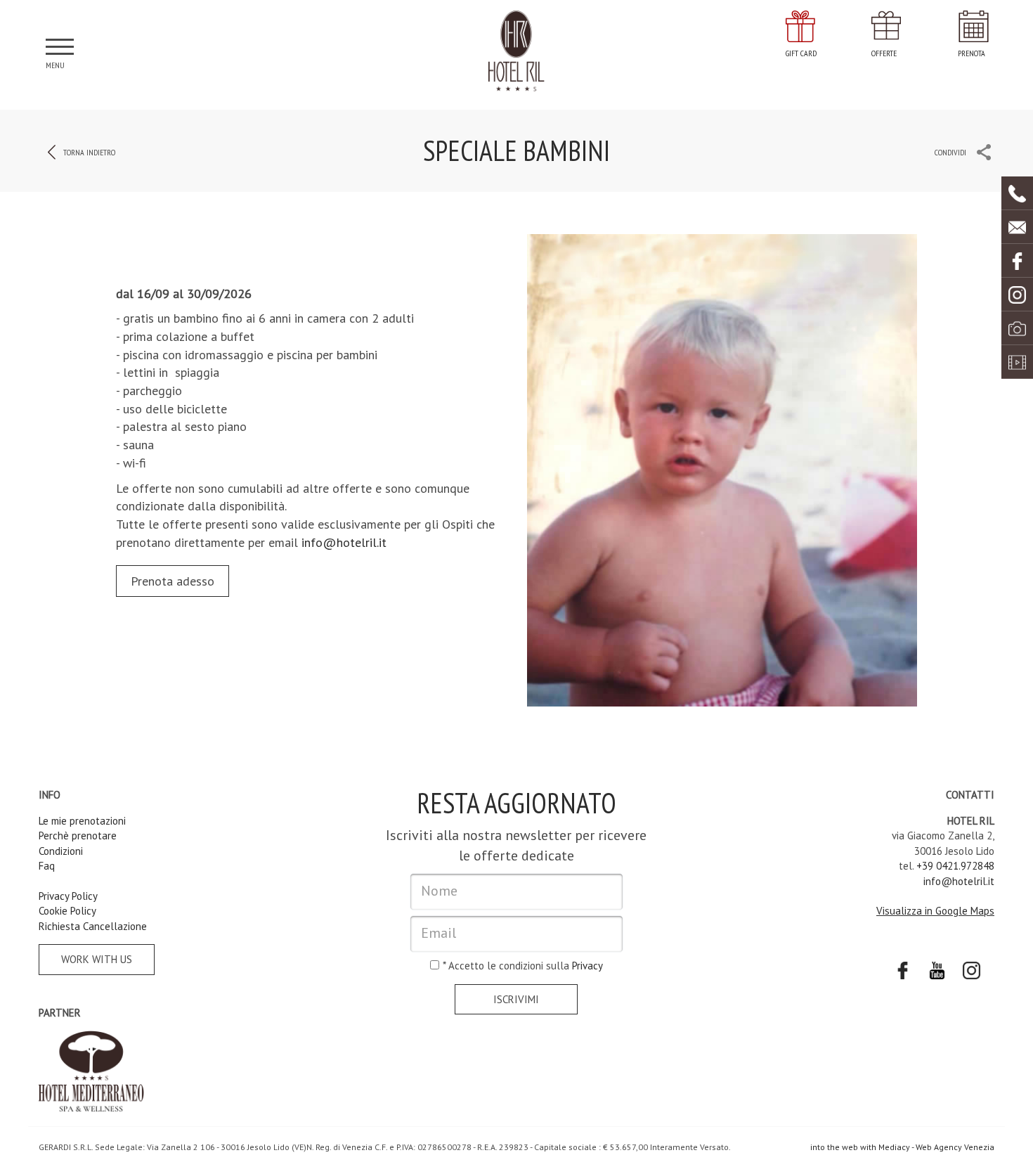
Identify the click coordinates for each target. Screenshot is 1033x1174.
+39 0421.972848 (955, 865)
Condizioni (61, 851)
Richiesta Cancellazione (93, 926)
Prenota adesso (172, 581)
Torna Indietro (89, 152)
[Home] (517, 51)
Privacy (587, 965)
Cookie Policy (67, 910)
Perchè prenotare (78, 835)
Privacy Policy (68, 896)
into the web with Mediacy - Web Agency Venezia (902, 1147)
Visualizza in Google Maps (935, 910)
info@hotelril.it (343, 542)
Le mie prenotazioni (82, 820)
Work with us (96, 959)
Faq (47, 865)
